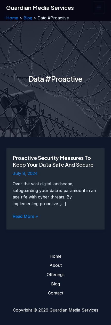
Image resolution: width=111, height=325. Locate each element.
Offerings (56, 274)
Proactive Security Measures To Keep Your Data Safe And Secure (53, 161)
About (56, 265)
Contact (55, 293)
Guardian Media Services (40, 7)
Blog (55, 283)
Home (55, 256)
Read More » (25, 216)
